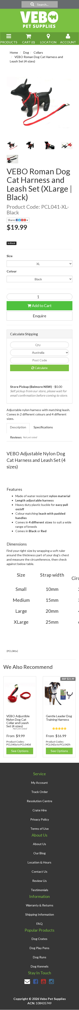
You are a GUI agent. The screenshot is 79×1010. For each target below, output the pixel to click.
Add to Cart (41, 305)
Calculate (41, 368)
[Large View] (12, 145)
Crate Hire (39, 810)
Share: (12, 220)
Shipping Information (39, 914)
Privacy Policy (39, 819)
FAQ (39, 923)
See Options (20, 751)
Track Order (39, 792)
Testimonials (39, 890)
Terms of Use (39, 828)
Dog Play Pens (39, 948)
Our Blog (39, 853)
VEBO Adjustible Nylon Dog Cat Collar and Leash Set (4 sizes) (18, 721)
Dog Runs (39, 957)
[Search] (32, 4)
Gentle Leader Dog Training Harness (59, 717)
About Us (39, 844)
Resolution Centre (39, 801)
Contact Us (39, 871)
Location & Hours (39, 862)
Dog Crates (39, 939)
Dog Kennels (39, 966)
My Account (39, 782)
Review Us (39, 881)
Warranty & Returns (39, 905)
